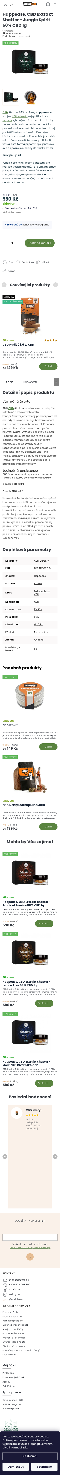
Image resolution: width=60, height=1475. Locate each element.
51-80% (38, 609)
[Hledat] (11, 4)
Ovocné (39, 639)
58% (36, 617)
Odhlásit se (8, 1386)
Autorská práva (10, 1408)
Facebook (14, 1289)
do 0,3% (38, 624)
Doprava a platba (12, 1316)
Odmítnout (16, 1467)
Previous (4, 284)
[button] (30, 917)
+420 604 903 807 (19, 1284)
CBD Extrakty (41, 560)
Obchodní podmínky (13, 1346)
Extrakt (38, 583)
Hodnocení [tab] (30, 382)
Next (56, 284)
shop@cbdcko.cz (19, 1279)
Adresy (6, 1381)
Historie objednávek (13, 1377)
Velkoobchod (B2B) (13, 1400)
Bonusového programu (35, 224)
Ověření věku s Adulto (14, 1341)
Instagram (14, 1294)
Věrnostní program (12, 1320)
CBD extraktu (20, 116)
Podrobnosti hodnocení (16, 36)
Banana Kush (41, 632)
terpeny (7, 120)
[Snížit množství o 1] (6, 243)
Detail (48, 366)
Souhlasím (44, 1467)
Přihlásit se (31, 1257)
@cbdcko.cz (16, 1299)
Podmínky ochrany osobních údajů (21, 1350)
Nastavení (30, 1456)
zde (25, 1447)
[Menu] (54, 4)
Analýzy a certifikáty (12, 1329)
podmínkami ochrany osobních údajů (30, 1247)
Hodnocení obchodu (13, 1333)
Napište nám (9, 1354)
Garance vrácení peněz (15, 1324)
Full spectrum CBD (42, 592)
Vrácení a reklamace (14, 1337)
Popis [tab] (9, 382)
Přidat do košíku (38, 243)
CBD (5, 112)
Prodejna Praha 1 (11, 1312)
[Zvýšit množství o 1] (19, 243)
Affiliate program (11, 1404)
